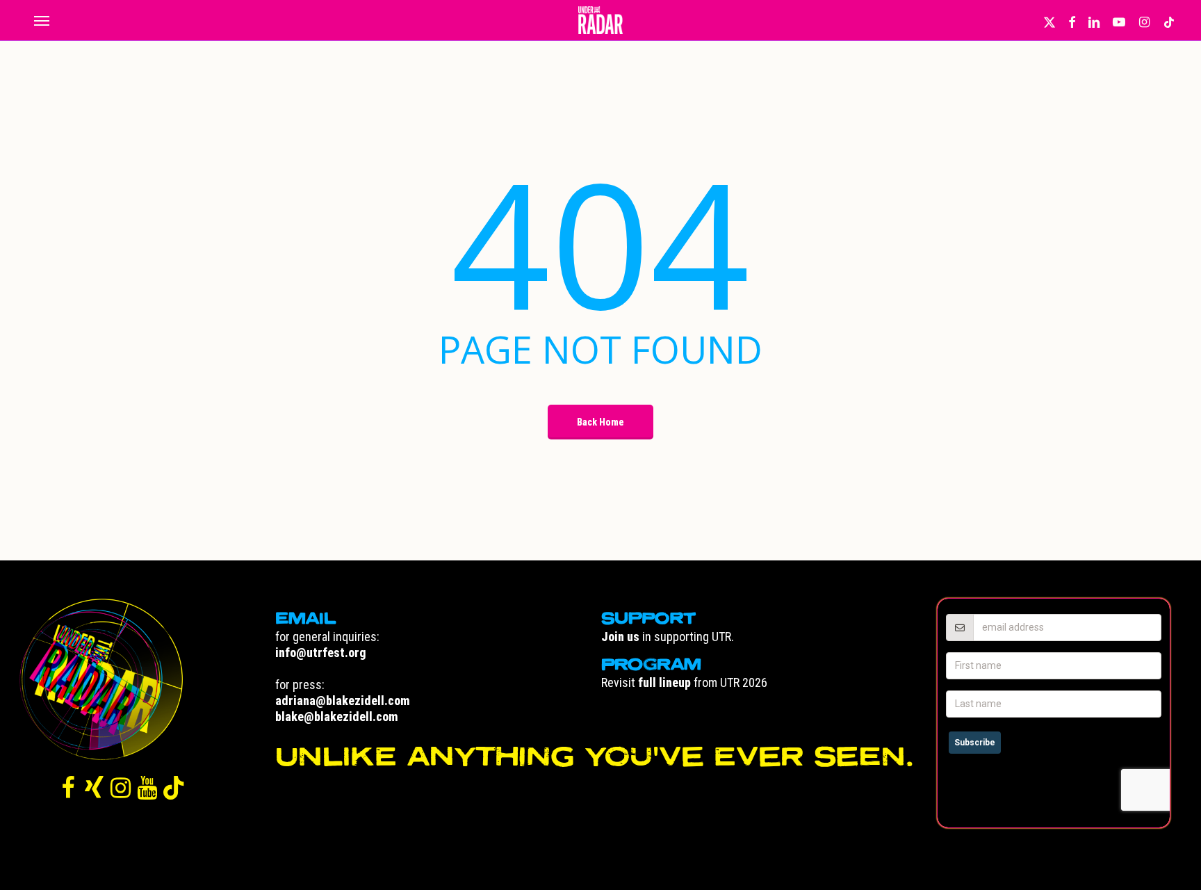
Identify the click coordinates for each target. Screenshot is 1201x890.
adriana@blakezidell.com (342, 700)
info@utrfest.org (320, 652)
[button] (41, 20)
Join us (620, 636)
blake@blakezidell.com (336, 716)
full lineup (664, 682)
